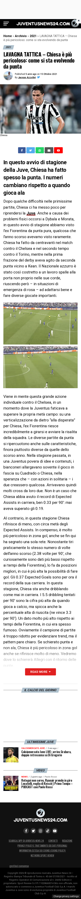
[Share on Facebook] (22, 150)
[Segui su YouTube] (55, 831)
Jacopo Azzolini (27, 77)
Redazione (67, 840)
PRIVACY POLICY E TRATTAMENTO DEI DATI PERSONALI (42, 845)
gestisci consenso (19, 866)
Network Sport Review (42, 855)
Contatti (53, 840)
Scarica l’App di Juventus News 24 (26, 840)
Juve (31, 213)
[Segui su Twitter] (33, 831)
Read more (38, 672)
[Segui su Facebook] (26, 831)
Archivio (21, 36)
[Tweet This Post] (31, 150)
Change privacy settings (66, 896)
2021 (33, 36)
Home (7, 36)
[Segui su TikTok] (47, 831)
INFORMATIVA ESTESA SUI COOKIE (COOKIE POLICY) (42, 850)
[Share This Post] (40, 150)
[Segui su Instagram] (40, 831)
